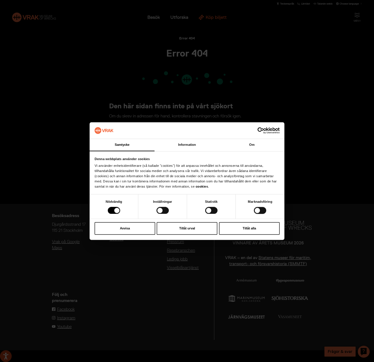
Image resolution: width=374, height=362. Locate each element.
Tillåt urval (187, 228)
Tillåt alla (249, 228)
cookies (202, 186)
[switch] (162, 210)
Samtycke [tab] (122, 145)
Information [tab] (187, 145)
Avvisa (125, 228)
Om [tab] (252, 145)
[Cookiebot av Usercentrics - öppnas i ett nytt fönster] (261, 130)
